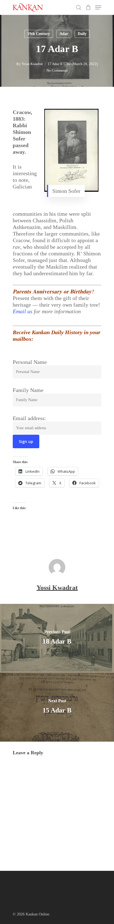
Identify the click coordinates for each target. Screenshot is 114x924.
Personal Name (30, 362)
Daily (82, 34)
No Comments (57, 70)
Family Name (28, 390)
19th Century (38, 34)
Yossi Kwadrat (32, 64)
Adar (63, 34)
